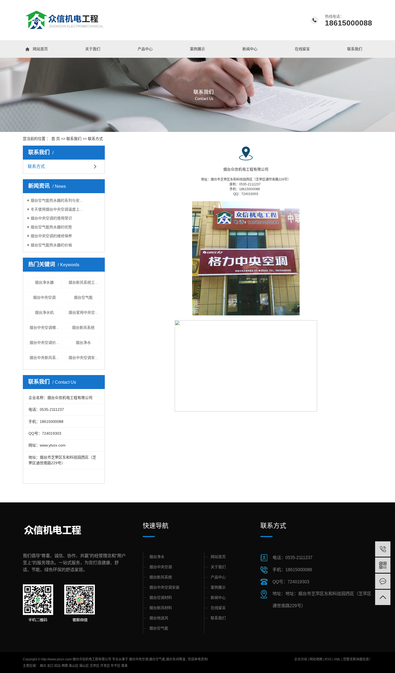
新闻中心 (249, 49)
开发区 (105, 666)
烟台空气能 (83, 297)
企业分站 (300, 659)
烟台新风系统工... (83, 282)
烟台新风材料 (160, 608)
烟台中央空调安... (83, 357)
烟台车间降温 (175, 659)
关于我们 (92, 49)
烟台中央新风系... (44, 357)
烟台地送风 (158, 618)
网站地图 (316, 659)
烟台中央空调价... (44, 342)
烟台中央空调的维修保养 (51, 236)
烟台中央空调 (44, 297)
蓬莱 (124, 666)
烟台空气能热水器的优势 (51, 227)
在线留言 (302, 49)
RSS (328, 659)
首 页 (55, 138)
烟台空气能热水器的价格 (51, 245)
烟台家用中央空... (83, 312)
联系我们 (354, 49)
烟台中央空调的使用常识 (51, 218)
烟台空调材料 (160, 597)
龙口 (50, 666)
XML (337, 659)
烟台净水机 (44, 312)
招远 (57, 666)
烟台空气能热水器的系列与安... (57, 200)
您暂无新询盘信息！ (357, 659)
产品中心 (145, 49)
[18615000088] (382, 549)
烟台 (43, 666)
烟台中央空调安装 (164, 587)
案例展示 (197, 49)
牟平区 (115, 666)
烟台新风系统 (83, 327)
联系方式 (36, 166)
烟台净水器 (44, 282)
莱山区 (73, 666)
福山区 (84, 666)
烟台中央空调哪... (44, 327)
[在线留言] (382, 581)
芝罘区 (94, 666)
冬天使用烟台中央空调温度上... (57, 209)
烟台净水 (83, 342)
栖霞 (65, 666)
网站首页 (40, 49)
